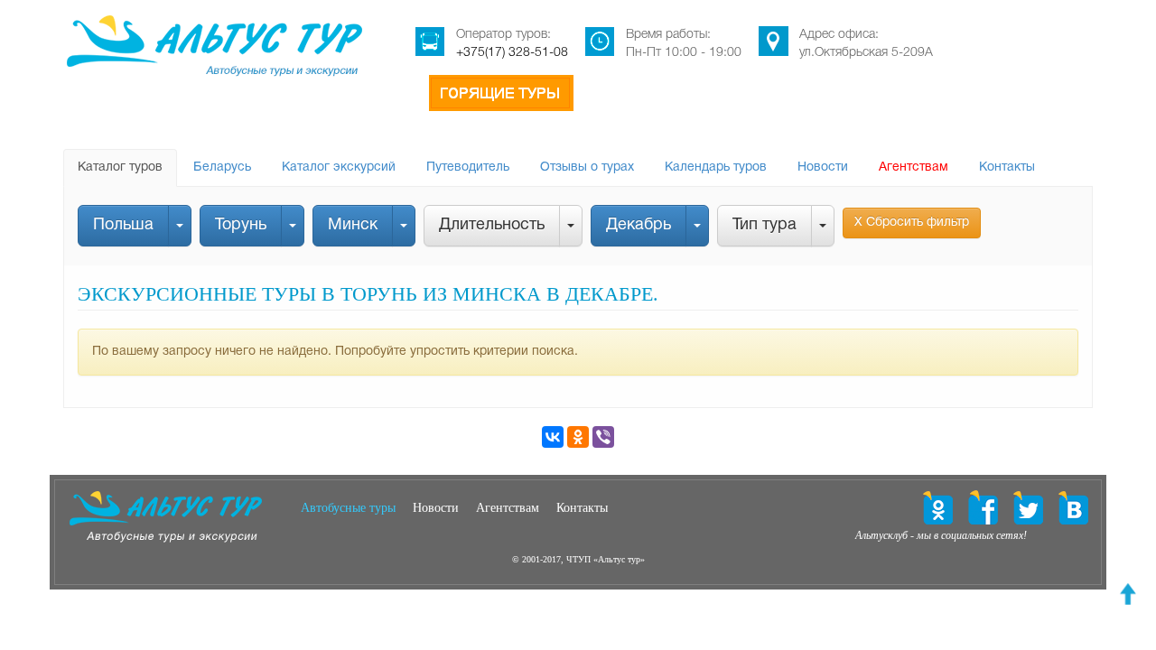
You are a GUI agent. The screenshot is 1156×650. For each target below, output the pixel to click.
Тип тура (764, 225)
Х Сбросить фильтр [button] (911, 222)
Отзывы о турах (587, 167)
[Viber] (603, 437)
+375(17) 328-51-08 (512, 53)
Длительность (492, 225)
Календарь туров (716, 167)
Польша (123, 225)
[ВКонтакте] (553, 437)
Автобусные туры (348, 508)
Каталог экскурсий (339, 167)
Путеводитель (467, 167)
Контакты (1007, 167)
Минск (353, 225)
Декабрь (638, 225)
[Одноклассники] (578, 437)
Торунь (240, 225)
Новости (822, 167)
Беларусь (222, 167)
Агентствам (913, 167)
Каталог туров (120, 167)
